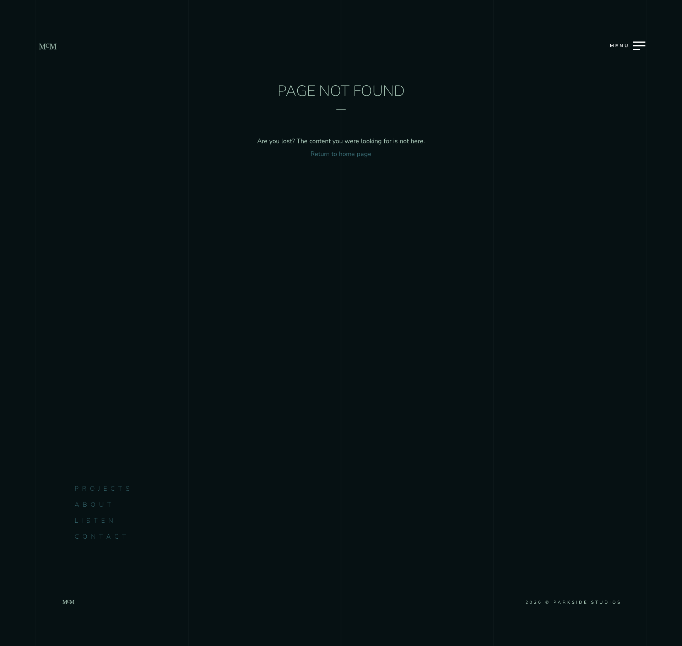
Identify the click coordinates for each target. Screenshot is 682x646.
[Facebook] (295, 426)
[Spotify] (387, 426)
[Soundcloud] (418, 426)
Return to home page (341, 154)
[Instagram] (264, 426)
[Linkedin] (356, 426)
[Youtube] (325, 426)
